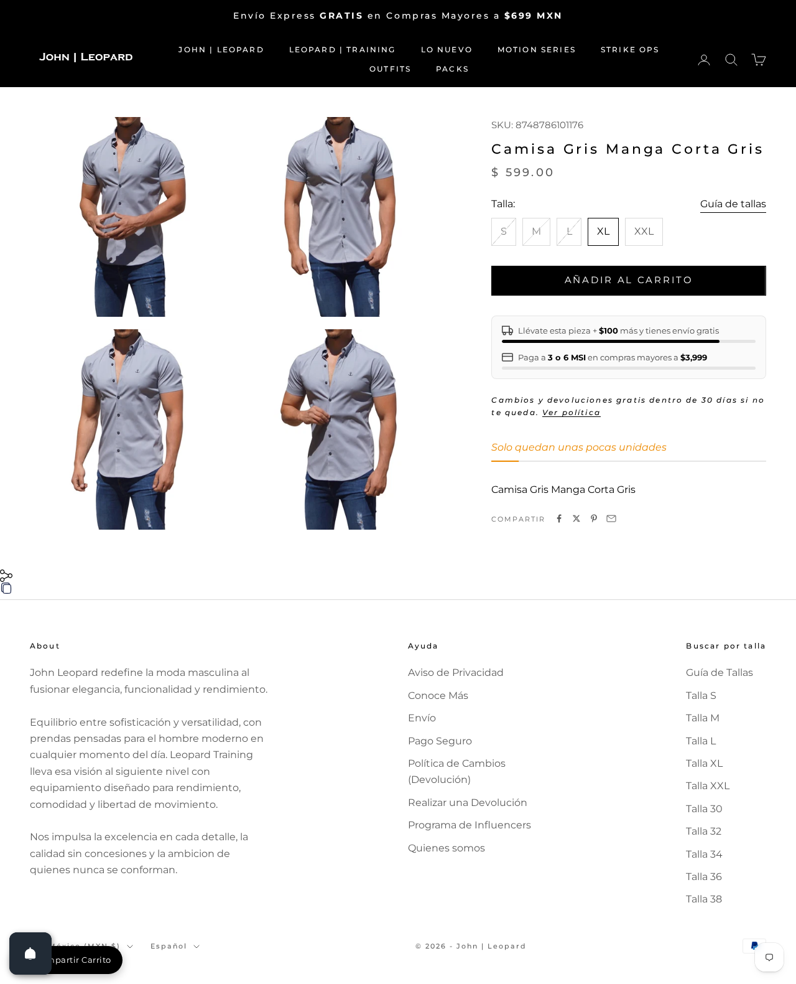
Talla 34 (704, 854)
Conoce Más (438, 695)
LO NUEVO (447, 49)
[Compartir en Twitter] (576, 518)
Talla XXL (707, 786)
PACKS (452, 68)
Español (168, 946)
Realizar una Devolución (467, 802)
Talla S (701, 695)
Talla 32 (703, 831)
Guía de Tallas (719, 672)
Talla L (701, 741)
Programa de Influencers (469, 825)
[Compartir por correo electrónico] (611, 518)
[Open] (30, 953)
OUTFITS (390, 68)
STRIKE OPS (630, 49)
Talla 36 (704, 877)
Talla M (703, 718)
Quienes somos (446, 848)
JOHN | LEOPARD (221, 49)
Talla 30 (704, 809)
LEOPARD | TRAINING (342, 49)
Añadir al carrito (629, 280)
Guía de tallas (733, 204)
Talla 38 (704, 899)
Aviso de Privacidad (456, 672)
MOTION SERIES (536, 49)
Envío (422, 718)
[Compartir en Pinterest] (594, 518)
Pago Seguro (440, 741)
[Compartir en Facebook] (559, 518)
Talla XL (704, 763)
